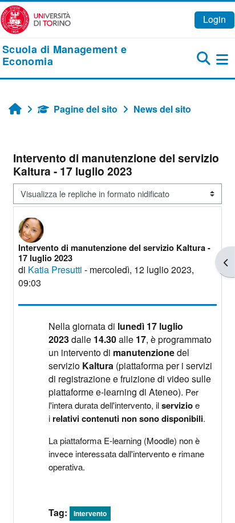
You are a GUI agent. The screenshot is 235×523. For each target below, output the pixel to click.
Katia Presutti (55, 269)
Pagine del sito (86, 108)
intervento (90, 513)
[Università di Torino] (35, 18)
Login (214, 19)
